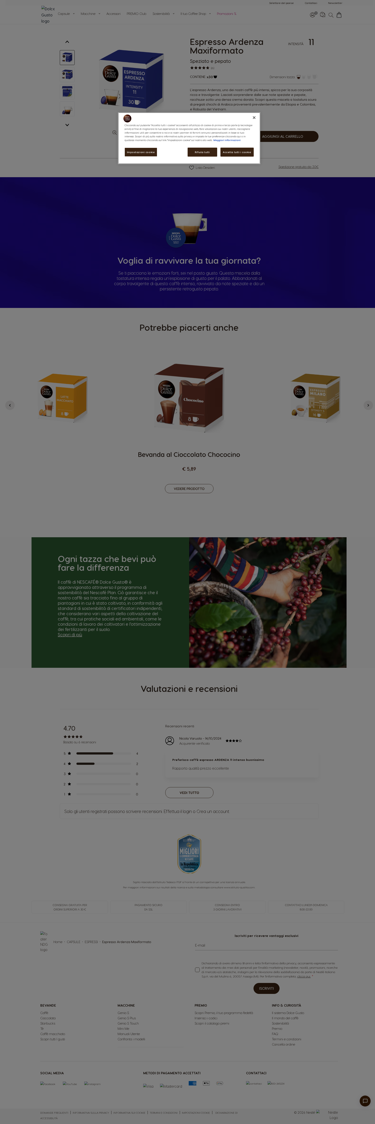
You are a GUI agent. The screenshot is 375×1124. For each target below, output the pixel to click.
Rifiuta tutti (202, 152)
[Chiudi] (254, 117)
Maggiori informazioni (227, 140)
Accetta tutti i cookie (237, 152)
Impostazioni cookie (141, 152)
